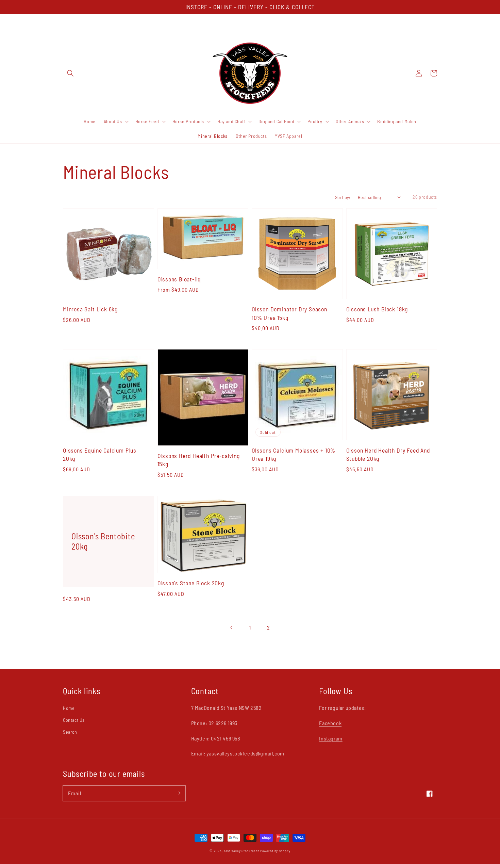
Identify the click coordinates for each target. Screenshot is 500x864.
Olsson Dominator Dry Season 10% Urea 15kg (289, 313)
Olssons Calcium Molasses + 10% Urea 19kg (293, 454)
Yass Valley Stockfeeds (241, 851)
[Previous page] (231, 627)
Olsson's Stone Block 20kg (190, 583)
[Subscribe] (177, 793)
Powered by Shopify (275, 851)
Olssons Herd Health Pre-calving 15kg (198, 460)
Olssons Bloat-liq (179, 279)
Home (68, 708)
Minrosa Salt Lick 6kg (90, 309)
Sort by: (343, 197)
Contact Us (74, 720)
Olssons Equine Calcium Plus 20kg (99, 454)
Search (70, 732)
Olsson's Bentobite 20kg (103, 541)
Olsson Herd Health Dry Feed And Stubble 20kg (388, 454)
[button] (70, 73)
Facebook (330, 723)
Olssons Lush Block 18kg (377, 309)
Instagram (330, 738)
